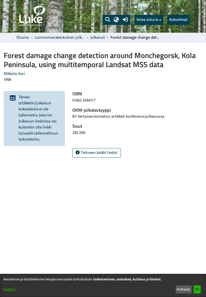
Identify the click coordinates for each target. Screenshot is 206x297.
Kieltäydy (183, 289)
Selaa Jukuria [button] (147, 20)
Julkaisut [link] (97, 38)
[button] (108, 20)
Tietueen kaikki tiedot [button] (99, 152)
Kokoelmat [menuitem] (178, 19)
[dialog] (103, 285)
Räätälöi (10, 289)
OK (197, 289)
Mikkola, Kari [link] (14, 73)
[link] (31, 16)
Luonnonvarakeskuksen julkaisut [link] (60, 38)
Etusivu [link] (23, 38)
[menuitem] (148, 20)
